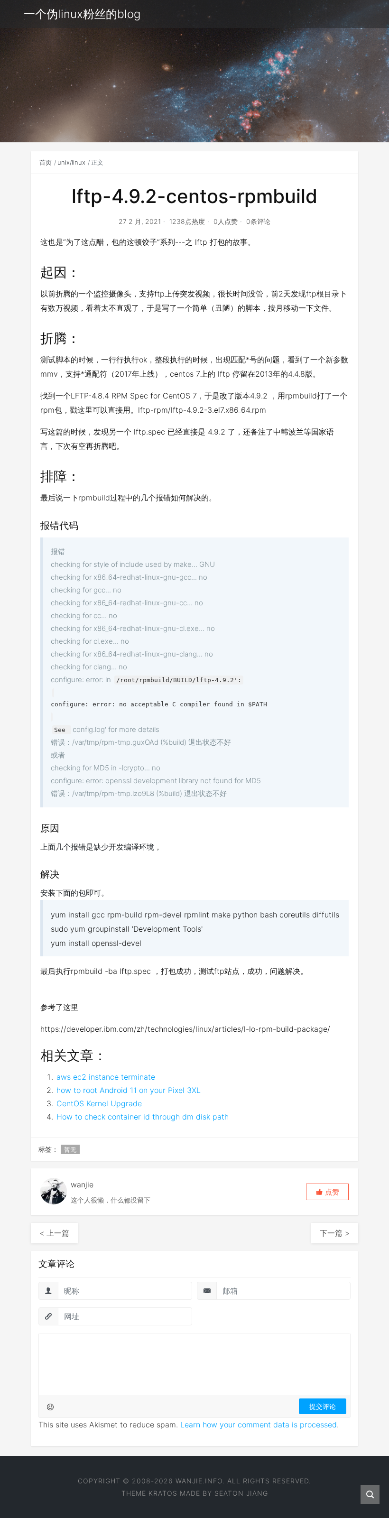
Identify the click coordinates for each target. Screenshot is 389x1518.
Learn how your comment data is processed (258, 1424)
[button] (327, 1192)
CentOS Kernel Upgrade (99, 1103)
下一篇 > (335, 1233)
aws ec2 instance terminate (105, 1077)
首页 (45, 162)
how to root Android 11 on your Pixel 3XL (128, 1090)
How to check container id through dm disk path (142, 1116)
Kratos (162, 1493)
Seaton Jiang (241, 1493)
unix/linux (71, 162)
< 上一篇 (54, 1233)
